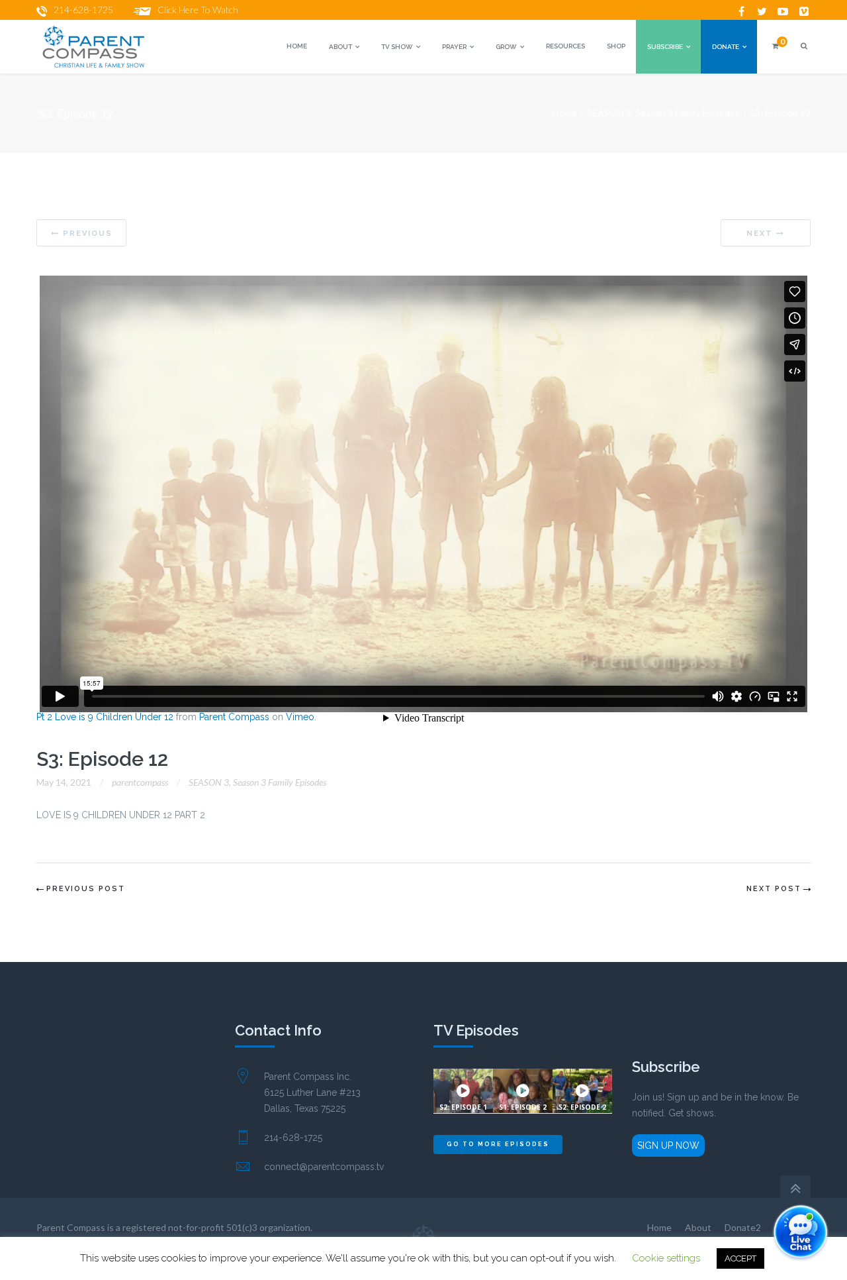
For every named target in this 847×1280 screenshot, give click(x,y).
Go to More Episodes (498, 1144)
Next (759, 233)
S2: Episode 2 (582, 1107)
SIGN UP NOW (668, 1145)
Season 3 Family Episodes (687, 113)
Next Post (773, 888)
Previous (87, 233)
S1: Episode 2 (523, 1107)
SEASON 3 (609, 113)
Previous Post (85, 888)
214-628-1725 (83, 9)
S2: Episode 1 (463, 1107)
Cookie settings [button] (666, 1258)
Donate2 (743, 1227)
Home (565, 113)
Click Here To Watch (197, 9)
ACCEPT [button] (740, 1258)
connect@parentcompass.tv (324, 1166)
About (698, 1227)
